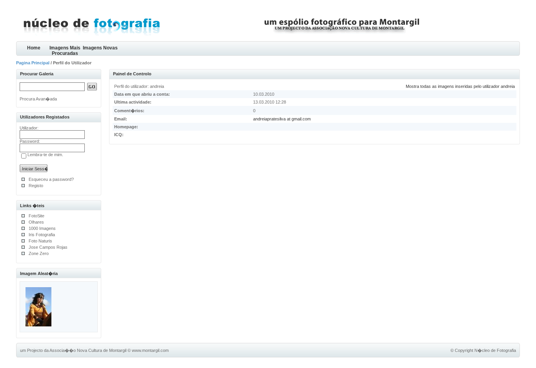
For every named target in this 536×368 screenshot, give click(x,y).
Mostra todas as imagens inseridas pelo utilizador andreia (460, 86)
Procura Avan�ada (38, 99)
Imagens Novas (100, 48)
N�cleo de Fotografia (495, 350)
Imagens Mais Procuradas (64, 50)
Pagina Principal (32, 62)
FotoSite (36, 215)
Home (33, 48)
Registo (36, 185)
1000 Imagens (42, 228)
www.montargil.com (150, 350)
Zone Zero (39, 253)
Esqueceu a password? (51, 179)
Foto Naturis (40, 241)
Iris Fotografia (42, 234)
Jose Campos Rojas (48, 247)
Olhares (36, 222)
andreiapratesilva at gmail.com (282, 119)
